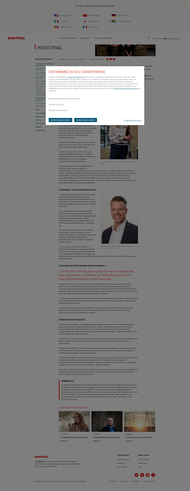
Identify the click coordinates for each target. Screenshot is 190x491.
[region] (95, 95)
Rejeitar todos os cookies (60, 120)
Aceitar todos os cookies (85, 120)
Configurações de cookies (132, 120)
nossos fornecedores (75, 77)
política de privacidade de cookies (125, 88)
